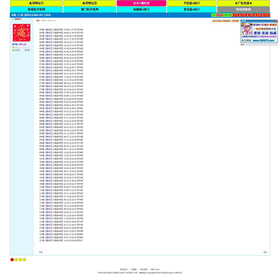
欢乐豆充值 (216, 21)
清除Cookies (155, 269)
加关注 (17, 50)
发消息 (27, 50)
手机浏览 (143, 269)
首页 (236, 15)
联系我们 (124, 269)
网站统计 (178, 273)
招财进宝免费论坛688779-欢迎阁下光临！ (123, 273)
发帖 (251, 15)
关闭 (266, 15)
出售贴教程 (226, 21)
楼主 (38, 21)
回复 (244, 15)
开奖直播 (235, 21)
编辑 (259, 15)
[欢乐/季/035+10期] (259, 42)
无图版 (134, 269)
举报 (265, 252)
